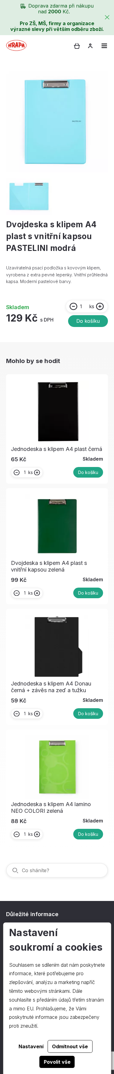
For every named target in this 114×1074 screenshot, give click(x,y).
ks (91, 306)
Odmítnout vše (70, 1046)
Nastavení (31, 1046)
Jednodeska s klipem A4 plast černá (56, 449)
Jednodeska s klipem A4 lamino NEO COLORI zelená (51, 807)
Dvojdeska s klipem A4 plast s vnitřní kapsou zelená (49, 566)
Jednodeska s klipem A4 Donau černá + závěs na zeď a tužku (51, 686)
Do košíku (88, 321)
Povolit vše (57, 1062)
